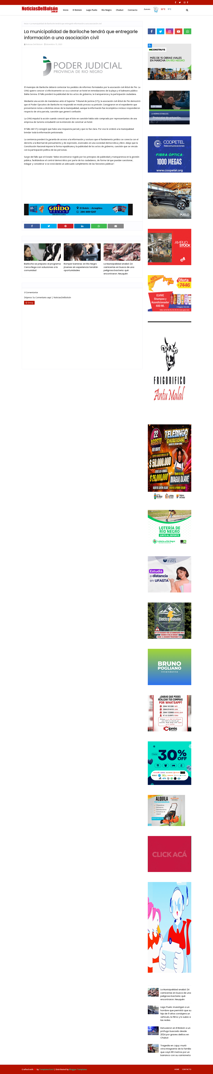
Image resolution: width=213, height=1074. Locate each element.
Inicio (26, 23)
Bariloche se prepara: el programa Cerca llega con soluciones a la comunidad (42, 267)
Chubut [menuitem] (119, 10)
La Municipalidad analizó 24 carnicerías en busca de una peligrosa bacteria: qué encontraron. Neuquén (119, 268)
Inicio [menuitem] (65, 10)
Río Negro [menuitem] (107, 10)
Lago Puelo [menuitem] (91, 10)
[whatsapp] (187, 31)
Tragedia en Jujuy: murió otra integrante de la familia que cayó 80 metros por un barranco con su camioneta (175, 1050)
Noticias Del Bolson (34, 44)
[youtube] (178, 31)
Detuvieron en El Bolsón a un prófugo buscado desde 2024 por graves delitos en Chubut (175, 1032)
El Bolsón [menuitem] (77, 10)
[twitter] (180, 2)
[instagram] (184, 2)
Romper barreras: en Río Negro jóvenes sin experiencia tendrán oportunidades (81, 267)
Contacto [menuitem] (132, 10)
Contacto (186, 1069)
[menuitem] (157, 9)
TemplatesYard (46, 1069)
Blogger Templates (78, 1069)
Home (176, 1069)
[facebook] (175, 2)
